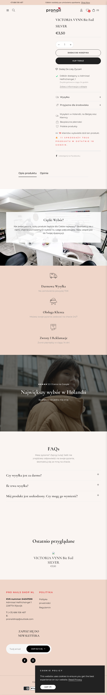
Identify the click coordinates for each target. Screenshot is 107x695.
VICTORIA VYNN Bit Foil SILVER (53, 560)
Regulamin (45, 607)
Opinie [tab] (44, 173)
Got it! (48, 687)
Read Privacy (75, 679)
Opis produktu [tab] (28, 173)
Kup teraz (78, 61)
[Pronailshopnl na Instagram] (33, 660)
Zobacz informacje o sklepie (73, 86)
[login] (81, 10)
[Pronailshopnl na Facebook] (24, 660)
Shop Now (69, 2)
